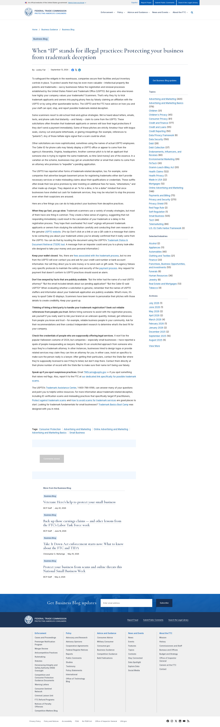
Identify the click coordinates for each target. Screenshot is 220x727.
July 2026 (154, 303)
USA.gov (123, 721)
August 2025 (155, 340)
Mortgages (154, 183)
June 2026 (154, 307)
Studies (69, 662)
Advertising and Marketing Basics (49, 432)
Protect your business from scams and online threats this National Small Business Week (82, 569)
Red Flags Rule (156, 207)
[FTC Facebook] (168, 721)
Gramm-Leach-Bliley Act (161, 167)
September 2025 (157, 336)
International (71, 674)
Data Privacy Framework (161, 135)
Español (135, 2)
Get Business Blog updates (164, 80)
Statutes (38, 661)
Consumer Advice (105, 638)
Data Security (156, 139)
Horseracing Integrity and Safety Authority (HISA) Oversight (46, 668)
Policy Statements (74, 670)
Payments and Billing (159, 195)
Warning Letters (42, 684)
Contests (132, 654)
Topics (131, 650)
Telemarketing (156, 224)
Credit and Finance (158, 123)
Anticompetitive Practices (46, 653)
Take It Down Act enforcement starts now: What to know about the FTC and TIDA (83, 546)
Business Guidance (49, 29)
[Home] (46, 14)
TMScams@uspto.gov (95, 372)
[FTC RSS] (188, 721)
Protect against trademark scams (49, 400)
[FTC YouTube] (184, 721)
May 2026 (154, 311)
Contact (162, 669)
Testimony (70, 666)
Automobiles (155, 251)
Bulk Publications (105, 658)
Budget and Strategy (168, 654)
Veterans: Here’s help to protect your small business (79, 502)
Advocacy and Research (76, 638)
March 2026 (155, 319)
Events (131, 642)
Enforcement (40, 633)
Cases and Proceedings (45, 638)
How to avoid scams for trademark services (93, 400)
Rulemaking (40, 657)
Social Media (134, 670)
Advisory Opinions (74, 642)
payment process (108, 268)
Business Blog (68, 29)
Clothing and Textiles (159, 256)
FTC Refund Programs (44, 700)
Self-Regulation (157, 211)
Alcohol (153, 243)
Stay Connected (135, 658)
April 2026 (154, 315)
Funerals (153, 271)
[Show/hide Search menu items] (192, 12)
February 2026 (156, 323)
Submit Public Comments (164, 3)
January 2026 (156, 327)
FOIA (77, 721)
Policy (68, 633)
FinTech (153, 163)
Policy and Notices (51, 721)
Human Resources (158, 275)
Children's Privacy (158, 115)
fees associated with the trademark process (96, 255)
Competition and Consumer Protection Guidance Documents (44, 678)
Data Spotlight (134, 662)
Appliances (154, 247)
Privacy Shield (156, 203)
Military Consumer (105, 642)
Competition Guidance (107, 654)
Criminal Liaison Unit (44, 696)
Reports (69, 654)
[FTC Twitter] (176, 721)
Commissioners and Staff (170, 646)
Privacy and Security (159, 199)
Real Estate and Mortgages (163, 284)
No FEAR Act (87, 721)
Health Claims (156, 171)
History (162, 642)
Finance (153, 260)
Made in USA (155, 179)
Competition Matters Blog (46, 711)
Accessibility (67, 721)
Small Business (77, 432)
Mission (162, 638)
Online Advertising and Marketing (111, 429)
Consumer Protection (50, 429)
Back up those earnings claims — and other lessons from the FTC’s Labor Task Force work (82, 523)
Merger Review (41, 649)
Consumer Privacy (158, 119)
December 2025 (157, 331)
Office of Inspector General (106, 721)
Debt (151, 143)
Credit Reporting (157, 131)
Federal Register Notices (77, 650)
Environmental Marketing (162, 159)
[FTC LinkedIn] (180, 721)
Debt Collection (157, 147)
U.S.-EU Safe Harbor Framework (165, 228)
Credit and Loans (157, 127)
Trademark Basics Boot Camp (113, 404)
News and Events (136, 633)
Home (34, 29)
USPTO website (53, 231)
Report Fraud (146, 3)
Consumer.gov (103, 646)
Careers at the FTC (167, 665)
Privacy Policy (35, 721)
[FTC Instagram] (172, 721)
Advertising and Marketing (77, 429)
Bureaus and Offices (168, 650)
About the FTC (165, 633)
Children (153, 110)
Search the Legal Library (188, 3)
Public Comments (74, 658)
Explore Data (133, 666)
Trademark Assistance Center (61, 387)
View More (154, 346)
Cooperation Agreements (77, 646)
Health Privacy (156, 175)
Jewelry (153, 279)
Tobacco (153, 288)
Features (132, 646)
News (130, 638)
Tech (151, 220)
